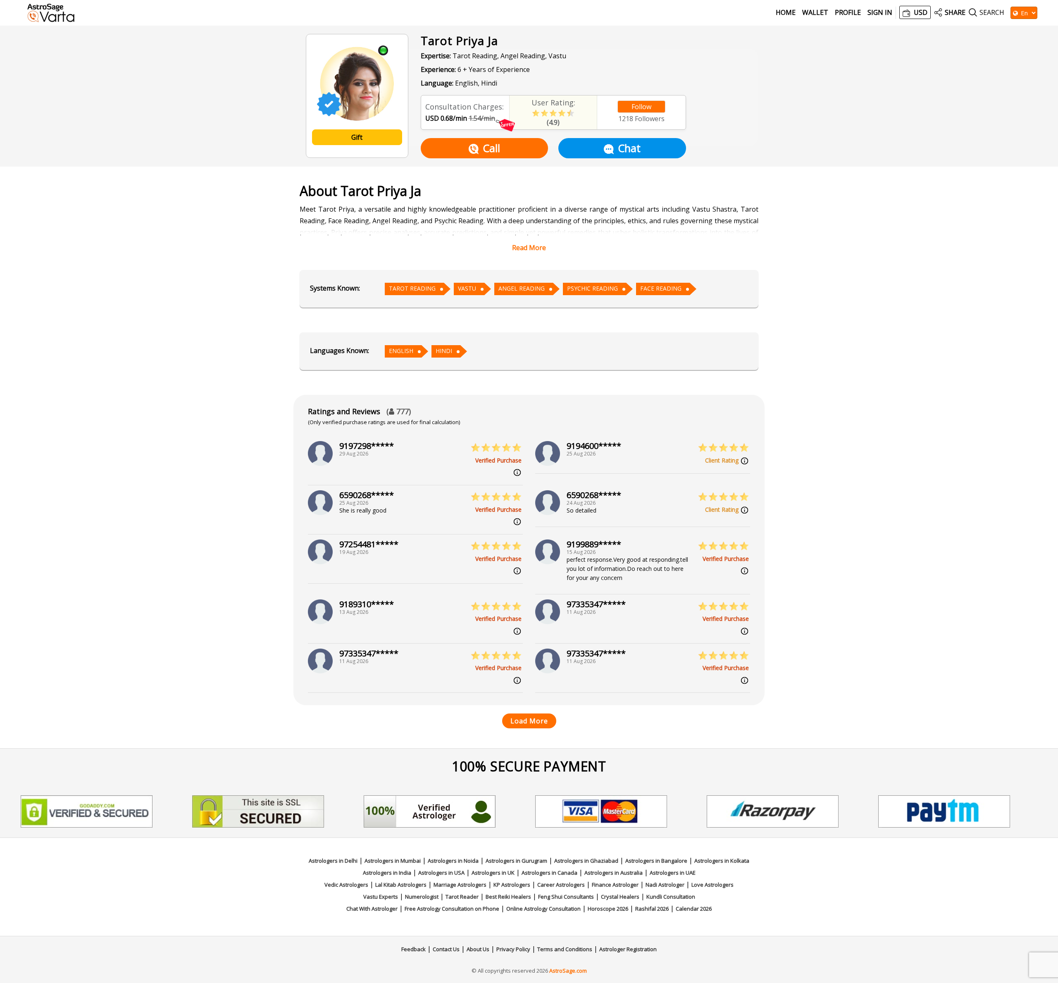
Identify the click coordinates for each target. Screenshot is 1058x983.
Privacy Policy (513, 949)
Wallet (815, 13)
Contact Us (446, 949)
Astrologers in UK (493, 872)
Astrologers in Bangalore (656, 860)
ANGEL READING (521, 288)
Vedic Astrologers (346, 884)
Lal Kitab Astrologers (401, 884)
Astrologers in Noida (453, 860)
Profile (848, 13)
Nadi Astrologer (665, 884)
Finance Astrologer (615, 884)
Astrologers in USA (441, 872)
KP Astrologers (511, 884)
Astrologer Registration (628, 949)
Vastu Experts (380, 896)
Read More (529, 247)
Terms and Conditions (564, 949)
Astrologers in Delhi (333, 860)
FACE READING (661, 288)
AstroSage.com (568, 970)
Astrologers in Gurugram (516, 860)
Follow (641, 106)
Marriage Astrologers (460, 884)
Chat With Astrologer (372, 908)
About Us (478, 949)
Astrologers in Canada (549, 872)
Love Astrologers (712, 884)
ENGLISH (401, 351)
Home (786, 13)
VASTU (467, 288)
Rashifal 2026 (652, 908)
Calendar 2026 (694, 908)
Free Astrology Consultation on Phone (452, 908)
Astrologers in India (387, 872)
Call (491, 148)
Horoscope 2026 (608, 908)
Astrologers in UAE (673, 872)
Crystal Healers (620, 896)
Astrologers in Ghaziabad (586, 860)
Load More (529, 720)
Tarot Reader (462, 896)
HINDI (444, 351)
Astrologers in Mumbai (393, 860)
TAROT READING (412, 288)
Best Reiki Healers (508, 896)
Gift (356, 137)
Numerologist (421, 896)
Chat (629, 148)
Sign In (879, 13)
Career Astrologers (561, 884)
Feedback (413, 949)
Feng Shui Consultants (566, 896)
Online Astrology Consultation (543, 908)
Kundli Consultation (670, 896)
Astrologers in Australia (613, 872)
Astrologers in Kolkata (721, 860)
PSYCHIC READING (592, 288)
